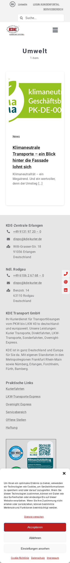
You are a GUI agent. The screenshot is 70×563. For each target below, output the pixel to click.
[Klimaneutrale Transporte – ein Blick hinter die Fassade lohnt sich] (35, 77)
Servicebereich (16, 412)
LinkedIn (22, 4)
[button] (64, 473)
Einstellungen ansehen (35, 548)
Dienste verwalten (34, 516)
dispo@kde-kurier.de (27, 239)
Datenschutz (38, 558)
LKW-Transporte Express (23, 396)
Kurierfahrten (15, 389)
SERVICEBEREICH (53, 9)
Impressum (53, 558)
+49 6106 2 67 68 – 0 (28, 275)
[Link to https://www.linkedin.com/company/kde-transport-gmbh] (12, 4)
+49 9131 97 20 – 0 (27, 231)
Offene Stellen (16, 420)
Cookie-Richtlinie (20, 558)
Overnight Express (19, 404)
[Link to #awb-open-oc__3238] (55, 30)
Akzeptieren (35, 527)
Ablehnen (35, 538)
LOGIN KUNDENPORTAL (46, 4)
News (16, 136)
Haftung (12, 427)
